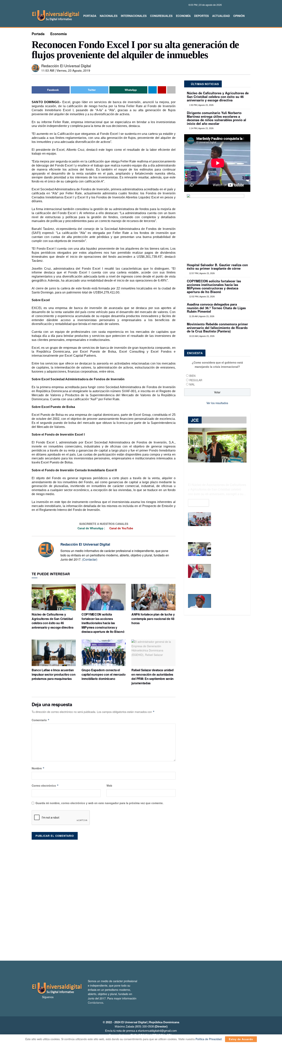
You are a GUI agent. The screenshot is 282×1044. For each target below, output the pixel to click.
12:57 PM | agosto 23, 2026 (202, 273)
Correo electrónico (45, 785)
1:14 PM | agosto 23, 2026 (201, 128)
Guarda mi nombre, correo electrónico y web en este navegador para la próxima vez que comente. (99, 803)
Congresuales (161, 16)
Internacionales (134, 16)
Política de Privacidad (208, 1039)
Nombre (38, 768)
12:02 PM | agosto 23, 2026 (202, 296)
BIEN (192, 376)
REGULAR (195, 380)
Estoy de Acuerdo (241, 1039)
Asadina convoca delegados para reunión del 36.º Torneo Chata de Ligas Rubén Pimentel (216, 308)
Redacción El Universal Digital (66, 65)
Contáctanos (95, 1002)
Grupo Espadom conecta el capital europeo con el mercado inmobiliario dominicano (103, 674)
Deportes (201, 16)
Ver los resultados (217, 403)
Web (109, 785)
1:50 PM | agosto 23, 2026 (201, 105)
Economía (183, 16)
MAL (192, 384)
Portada (89, 16)
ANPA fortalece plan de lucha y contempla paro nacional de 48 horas (153, 618)
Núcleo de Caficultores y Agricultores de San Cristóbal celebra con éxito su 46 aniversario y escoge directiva (52, 620)
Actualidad (221, 16)
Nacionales (108, 16)
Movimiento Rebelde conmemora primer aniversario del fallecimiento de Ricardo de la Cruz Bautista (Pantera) (217, 327)
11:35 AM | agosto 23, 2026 (201, 316)
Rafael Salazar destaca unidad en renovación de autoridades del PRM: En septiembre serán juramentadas (152, 676)
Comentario (40, 720)
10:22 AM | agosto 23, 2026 (201, 336)
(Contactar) (89, 559)
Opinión (239, 16)
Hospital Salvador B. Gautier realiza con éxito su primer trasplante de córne (217, 267)
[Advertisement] (141, 898)
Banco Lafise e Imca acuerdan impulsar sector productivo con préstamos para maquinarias (53, 674)
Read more (198, 502)
